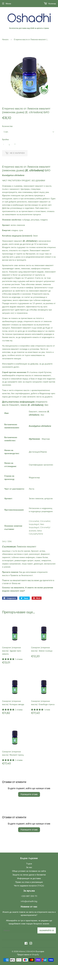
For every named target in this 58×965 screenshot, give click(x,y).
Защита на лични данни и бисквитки (29, 874)
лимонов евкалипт (42, 375)
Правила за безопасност (21, 575)
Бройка (5, 139)
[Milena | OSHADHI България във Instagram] (30, 943)
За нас (29, 867)
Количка (52, 3)
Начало (5, 39)
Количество (7, 126)
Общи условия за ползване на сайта (29, 871)
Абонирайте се (46, 930)
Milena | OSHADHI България (31, 951)
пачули (5, 378)
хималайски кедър (19, 378)
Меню (8, 3)
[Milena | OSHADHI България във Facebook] (25, 943)
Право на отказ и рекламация (29, 882)
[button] (8, 659)
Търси (29, 863)
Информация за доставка (29, 878)
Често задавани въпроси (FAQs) (29, 885)
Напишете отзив (29, 794)
